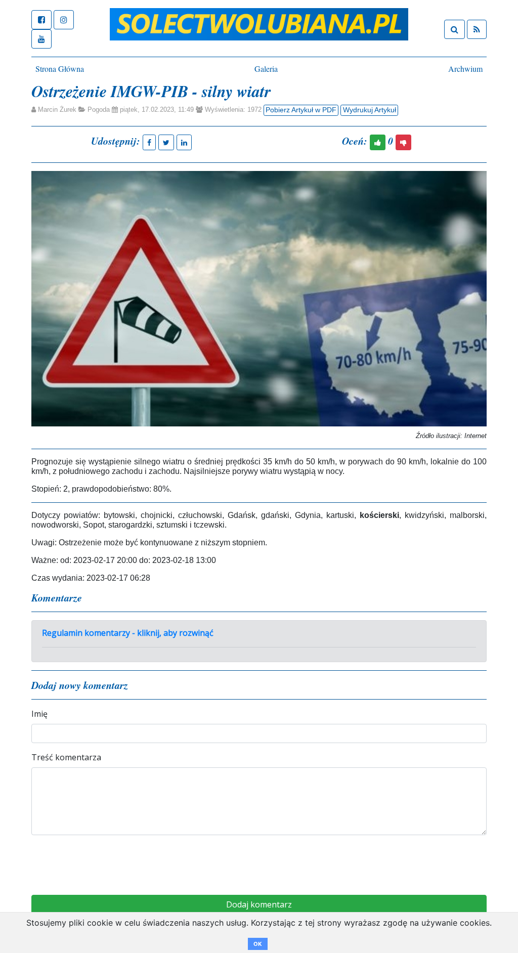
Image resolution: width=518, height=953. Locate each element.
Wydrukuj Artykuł (369, 110)
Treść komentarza (66, 757)
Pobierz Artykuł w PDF (301, 110)
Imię (39, 713)
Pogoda (99, 109)
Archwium (465, 68)
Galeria (266, 68)
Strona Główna (59, 68)
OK (257, 943)
